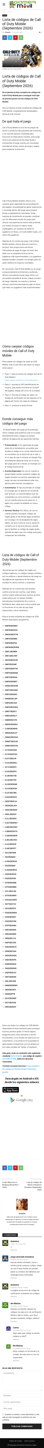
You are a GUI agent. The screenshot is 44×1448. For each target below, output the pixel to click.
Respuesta (14, 1250)
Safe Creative (16, 1056)
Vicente (7, 32)
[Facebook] (4, 37)
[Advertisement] (22, 176)
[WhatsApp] (21, 37)
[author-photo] (22, 1210)
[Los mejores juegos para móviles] (22, 4)
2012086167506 (9, 1059)
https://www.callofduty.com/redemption (21, 380)
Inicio (4, 12)
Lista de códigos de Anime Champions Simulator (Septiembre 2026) (33, 1186)
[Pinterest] (15, 37)
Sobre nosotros (29, 1441)
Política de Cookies (15, 1441)
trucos (10, 12)
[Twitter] (10, 37)
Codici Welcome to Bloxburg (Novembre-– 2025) (11, 1184)
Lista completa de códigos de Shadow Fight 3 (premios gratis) (20, 1069)
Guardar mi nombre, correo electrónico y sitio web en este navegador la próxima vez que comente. (20, 1417)
